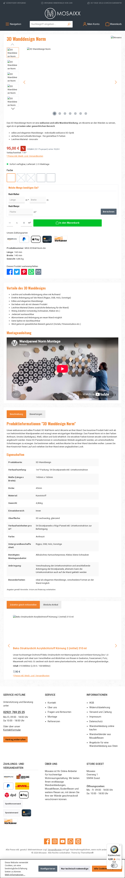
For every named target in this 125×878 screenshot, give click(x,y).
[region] (62, 82)
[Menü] (120, 846)
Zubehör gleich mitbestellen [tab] (23, 604)
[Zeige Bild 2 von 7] (59, 113)
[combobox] (47, 24)
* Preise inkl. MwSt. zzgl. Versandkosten (25, 156)
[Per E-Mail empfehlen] (38, 271)
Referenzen (54, 721)
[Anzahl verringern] (10, 223)
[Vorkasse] (61, 239)
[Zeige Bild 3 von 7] (65, 113)
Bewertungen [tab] (36, 414)
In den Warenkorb (63, 674)
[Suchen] (69, 24)
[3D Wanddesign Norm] (70, 82)
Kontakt (52, 702)
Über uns (52, 707)
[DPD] (10, 795)
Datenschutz (96, 721)
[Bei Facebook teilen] (9, 271)
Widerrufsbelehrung (99, 707)
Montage (52, 716)
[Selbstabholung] (23, 777)
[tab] (16, 414)
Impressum (95, 716)
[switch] (114, 866)
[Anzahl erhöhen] (24, 223)
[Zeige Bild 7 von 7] (85, 113)
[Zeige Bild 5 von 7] (75, 113)
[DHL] (22, 786)
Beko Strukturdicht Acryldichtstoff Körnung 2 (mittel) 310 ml (50, 648)
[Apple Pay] (36, 239)
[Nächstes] (115, 82)
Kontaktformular (12, 730)
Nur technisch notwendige (74, 868)
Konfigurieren (48, 868)
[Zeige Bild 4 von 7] (70, 113)
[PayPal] (24, 239)
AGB (91, 702)
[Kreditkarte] (47, 239)
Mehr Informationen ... (15, 874)
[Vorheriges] (24, 82)
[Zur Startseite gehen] (62, 13)
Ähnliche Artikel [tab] (50, 604)
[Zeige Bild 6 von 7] (80, 113)
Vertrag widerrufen (15, 739)
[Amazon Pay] (12, 239)
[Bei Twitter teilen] (17, 271)
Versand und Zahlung (100, 712)
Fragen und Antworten (59, 712)
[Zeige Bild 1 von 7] (54, 113)
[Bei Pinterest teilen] (24, 271)
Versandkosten (55, 849)
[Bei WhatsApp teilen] (31, 271)
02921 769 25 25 (14, 712)
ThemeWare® (87, 852)
